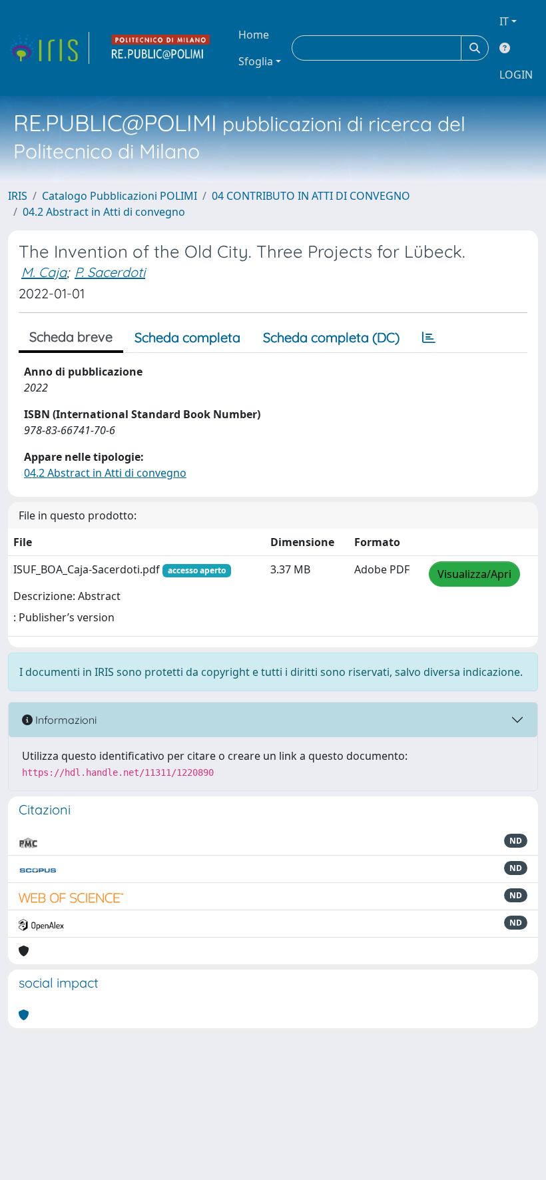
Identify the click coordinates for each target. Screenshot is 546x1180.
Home (253, 34)
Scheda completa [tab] (187, 337)
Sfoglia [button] (255, 61)
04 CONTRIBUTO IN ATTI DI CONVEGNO (311, 195)
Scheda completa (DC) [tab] (331, 337)
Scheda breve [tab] (71, 336)
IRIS (17, 195)
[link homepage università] (161, 48)
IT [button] (504, 21)
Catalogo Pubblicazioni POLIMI (119, 195)
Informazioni (65, 720)
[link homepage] (48, 48)
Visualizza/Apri (474, 574)
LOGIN (516, 74)
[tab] (429, 338)
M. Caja (44, 272)
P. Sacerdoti (110, 272)
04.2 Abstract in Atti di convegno (104, 211)
